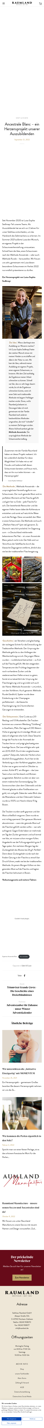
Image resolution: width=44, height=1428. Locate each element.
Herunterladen (24, 957)
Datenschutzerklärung (22, 1392)
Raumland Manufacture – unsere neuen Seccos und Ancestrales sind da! (20, 1207)
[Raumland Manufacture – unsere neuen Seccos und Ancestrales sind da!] (22, 1180)
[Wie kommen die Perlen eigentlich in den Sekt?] (22, 1113)
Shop (22, 1369)
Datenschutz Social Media (22, 1396)
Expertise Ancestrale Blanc (9, 957)
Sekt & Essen (22, 118)
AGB (22, 1387)
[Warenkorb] (40, 3)
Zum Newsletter (22, 1277)
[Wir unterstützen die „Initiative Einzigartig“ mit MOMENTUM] (22, 1046)
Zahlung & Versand (22, 1382)
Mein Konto (22, 1378)
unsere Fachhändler (22, 1373)
